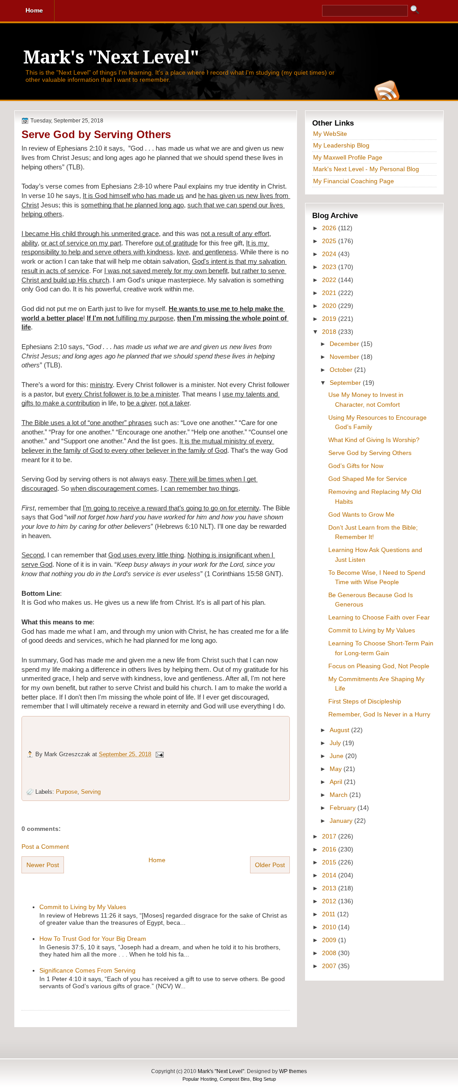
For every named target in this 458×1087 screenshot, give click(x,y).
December (345, 343)
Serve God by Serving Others (96, 134)
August (340, 729)
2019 (330, 318)
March (339, 794)
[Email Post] (159, 754)
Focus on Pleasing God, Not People (378, 666)
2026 (330, 228)
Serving (91, 791)
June (337, 755)
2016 (330, 849)
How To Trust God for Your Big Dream (92, 938)
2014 (330, 875)
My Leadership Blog (341, 145)
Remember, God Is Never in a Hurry (379, 714)
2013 (330, 888)
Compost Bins (235, 1079)
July (336, 742)
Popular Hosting (199, 1079)
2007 (330, 965)
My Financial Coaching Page (353, 181)
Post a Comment (45, 846)
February (343, 807)
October (342, 369)
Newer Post (42, 864)
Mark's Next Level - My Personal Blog (366, 169)
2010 (330, 927)
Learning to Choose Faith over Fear (379, 617)
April (337, 781)
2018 (330, 331)
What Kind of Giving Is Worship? (374, 439)
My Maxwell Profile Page (347, 157)
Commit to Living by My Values (82, 906)
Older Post (270, 864)
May (337, 768)
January (342, 820)
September (346, 382)
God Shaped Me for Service (367, 478)
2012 (330, 901)
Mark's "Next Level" (111, 57)
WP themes (293, 1071)
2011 (329, 914)
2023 (330, 266)
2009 (330, 940)
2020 (330, 305)
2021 (330, 292)
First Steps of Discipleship (364, 701)
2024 (330, 253)
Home (156, 860)
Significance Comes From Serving (87, 970)
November (345, 356)
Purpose (66, 791)
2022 (330, 279)
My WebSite (330, 133)
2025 (330, 240)
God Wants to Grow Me (361, 514)
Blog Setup (264, 1079)
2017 (330, 836)
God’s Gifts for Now (355, 465)
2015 (330, 862)
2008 (330, 952)
